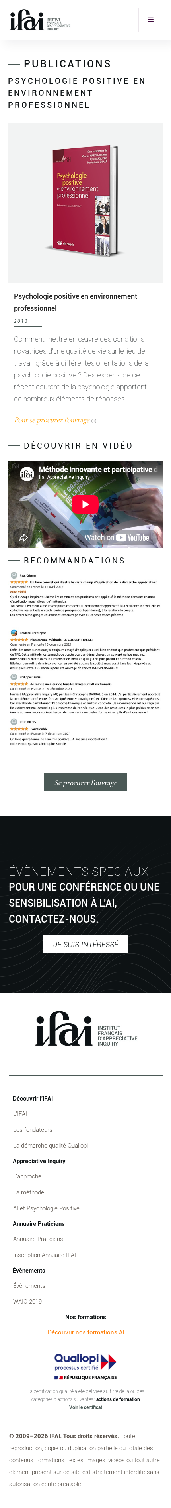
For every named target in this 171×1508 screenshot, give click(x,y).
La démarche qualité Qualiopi (50, 1145)
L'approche (27, 1176)
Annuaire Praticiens (38, 1239)
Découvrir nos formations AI (86, 1332)
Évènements (29, 1285)
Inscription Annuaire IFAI (44, 1255)
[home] (39, 20)
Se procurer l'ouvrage (85, 782)
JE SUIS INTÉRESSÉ (85, 944)
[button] (150, 20)
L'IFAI (20, 1113)
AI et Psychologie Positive (46, 1208)
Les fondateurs (32, 1129)
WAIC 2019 (27, 1301)
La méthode (28, 1192)
